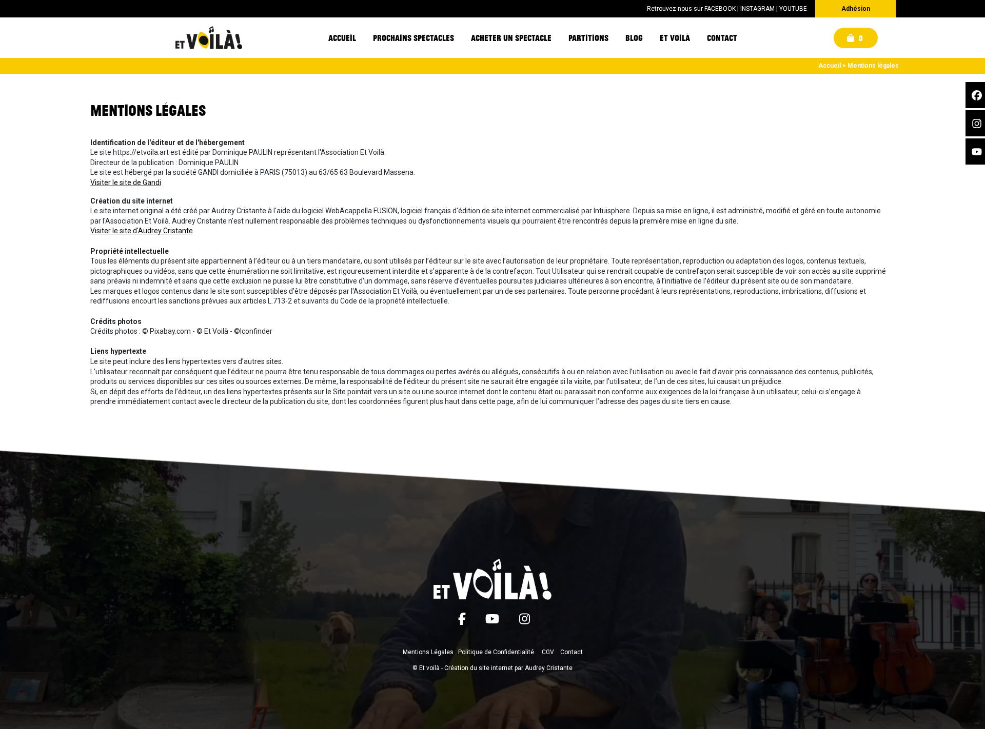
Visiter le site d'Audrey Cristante (141, 231)
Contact (571, 652)
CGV (548, 652)
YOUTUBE (793, 8)
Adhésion (855, 8)
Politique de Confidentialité (496, 652)
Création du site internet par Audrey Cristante (508, 668)
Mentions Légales (428, 652)
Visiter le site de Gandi (125, 182)
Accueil (829, 65)
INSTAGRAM (757, 8)
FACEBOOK (720, 8)
